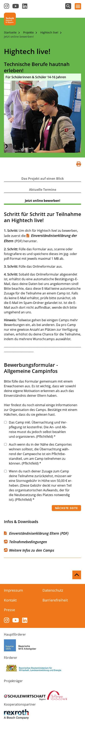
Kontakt (10, 600)
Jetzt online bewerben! (19, 36)
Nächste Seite (66, 508)
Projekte (29, 32)
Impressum (13, 590)
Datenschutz (52, 590)
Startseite (10, 32)
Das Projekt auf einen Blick (42, 178)
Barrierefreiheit (55, 600)
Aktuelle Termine (42, 189)
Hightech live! (49, 32)
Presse (9, 609)
